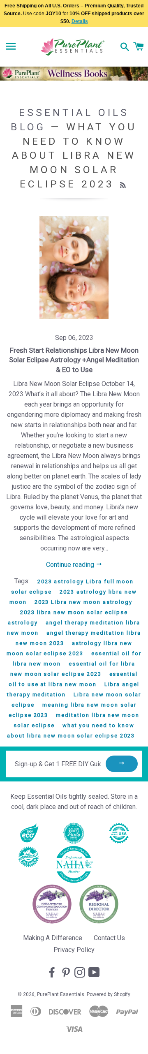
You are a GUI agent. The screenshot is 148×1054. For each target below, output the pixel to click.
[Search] (125, 47)
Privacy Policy (74, 950)
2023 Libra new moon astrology (84, 602)
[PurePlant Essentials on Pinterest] (66, 973)
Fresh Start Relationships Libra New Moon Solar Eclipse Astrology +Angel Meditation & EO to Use (74, 360)
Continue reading (71, 565)
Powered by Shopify (108, 994)
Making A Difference (52, 938)
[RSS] (124, 185)
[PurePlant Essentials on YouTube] (95, 973)
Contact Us (109, 938)
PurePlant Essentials (60, 994)
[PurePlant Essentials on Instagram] (80, 973)
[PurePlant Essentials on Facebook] (52, 973)
